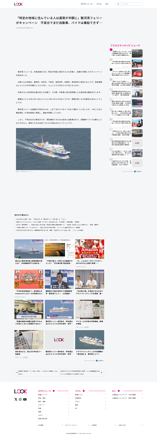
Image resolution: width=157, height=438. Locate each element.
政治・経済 (42, 398)
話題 (39, 412)
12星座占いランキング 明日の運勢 (124, 398)
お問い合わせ (122, 425)
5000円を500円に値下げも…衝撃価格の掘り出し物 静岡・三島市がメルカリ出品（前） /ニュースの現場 (49, 230)
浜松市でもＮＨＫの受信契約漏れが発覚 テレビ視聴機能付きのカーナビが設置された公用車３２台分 (80, 372)
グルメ (77, 401)
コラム (99, 3)
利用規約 (94, 425)
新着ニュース (42, 395)
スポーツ (41, 405)
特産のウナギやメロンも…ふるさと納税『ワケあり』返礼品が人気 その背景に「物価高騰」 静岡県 (47, 222)
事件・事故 (42, 401)
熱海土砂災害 (42, 419)
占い (107, 3)
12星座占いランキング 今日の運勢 (124, 395)
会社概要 (40, 425)
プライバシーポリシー (71, 425)
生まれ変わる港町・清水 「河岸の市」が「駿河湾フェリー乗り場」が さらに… (41, 219)
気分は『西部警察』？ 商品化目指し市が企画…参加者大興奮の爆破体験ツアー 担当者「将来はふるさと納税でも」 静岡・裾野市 (57, 225)
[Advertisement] (59, 52)
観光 (76, 405)
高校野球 (78, 398)
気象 (39, 408)
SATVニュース (86, 3)
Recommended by (90, 360)
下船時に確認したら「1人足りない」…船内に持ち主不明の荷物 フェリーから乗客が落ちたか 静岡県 (48, 227)
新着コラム (79, 395)
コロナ (40, 415)
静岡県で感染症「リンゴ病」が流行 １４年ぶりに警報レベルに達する (38, 372)
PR (76, 408)
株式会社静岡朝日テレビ (73, 433)
